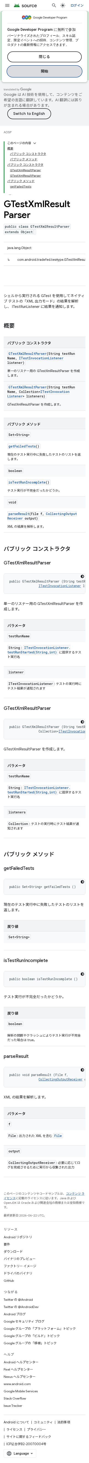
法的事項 (63, 1422)
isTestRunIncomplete (27, 482)
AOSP (7, 132)
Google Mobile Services (21, 1391)
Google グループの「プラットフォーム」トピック (40, 1329)
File (58, 1136)
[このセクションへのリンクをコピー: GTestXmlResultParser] (55, 563)
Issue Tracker (13, 1406)
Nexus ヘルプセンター (20, 1377)
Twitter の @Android (18, 1300)
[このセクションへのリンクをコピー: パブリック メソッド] (58, 855)
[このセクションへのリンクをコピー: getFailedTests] (38, 868)
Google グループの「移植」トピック (30, 1343)
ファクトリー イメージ (20, 1266)
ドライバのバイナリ (18, 1273)
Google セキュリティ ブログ (24, 1321)
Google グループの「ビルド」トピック (32, 1336)
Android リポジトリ (18, 1237)
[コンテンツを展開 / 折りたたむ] (34, 143)
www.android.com (17, 1384)
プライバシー (36, 1429)
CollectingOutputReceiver (61, 1079)
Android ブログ (15, 1314)
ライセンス (14, 1429)
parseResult (18, 514)
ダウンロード (13, 1252)
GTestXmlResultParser (27, 353)
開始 (44, 71)
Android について (16, 1422)
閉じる (44, 57)
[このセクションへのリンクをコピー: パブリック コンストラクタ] (75, 549)
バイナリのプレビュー (20, 1259)
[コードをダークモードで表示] (82, 576)
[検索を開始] (54, 5)
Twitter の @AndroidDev (21, 1307)
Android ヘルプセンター (21, 1362)
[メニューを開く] (7, 5)
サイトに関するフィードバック (28, 1437)
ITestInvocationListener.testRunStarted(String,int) (39, 650)
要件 (7, 1244)
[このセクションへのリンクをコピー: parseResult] (32, 1056)
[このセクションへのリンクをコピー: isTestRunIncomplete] (52, 961)
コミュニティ (43, 1422)
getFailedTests (22, 446)
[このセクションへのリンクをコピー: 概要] (19, 326)
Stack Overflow (15, 1398)
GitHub (9, 1281)
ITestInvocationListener (41, 358)
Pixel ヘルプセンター (18, 1369)
